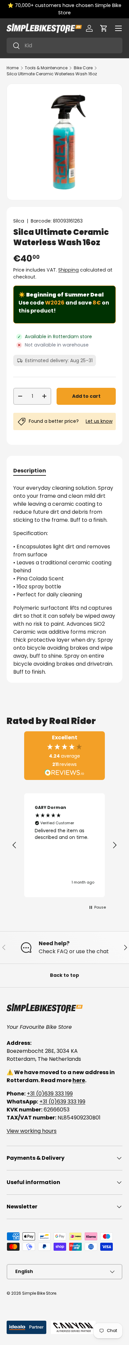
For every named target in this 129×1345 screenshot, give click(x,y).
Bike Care (83, 68)
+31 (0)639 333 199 (50, 1093)
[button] (104, 28)
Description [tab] (29, 470)
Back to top (64, 975)
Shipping (68, 270)
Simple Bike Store (39, 1293)
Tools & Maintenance (46, 68)
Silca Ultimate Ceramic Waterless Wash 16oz (52, 74)
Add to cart (86, 396)
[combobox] (64, 45)
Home (13, 68)
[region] (64, 845)
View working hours (32, 1131)
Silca (18, 221)
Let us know (99, 421)
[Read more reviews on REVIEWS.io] (64, 773)
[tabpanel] (64, 580)
